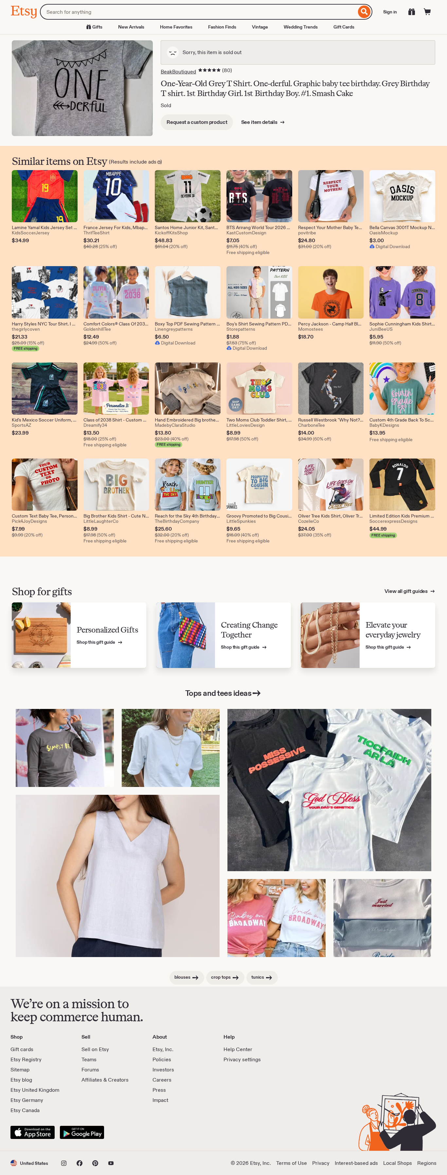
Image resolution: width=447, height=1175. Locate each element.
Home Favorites (176, 26)
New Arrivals (131, 26)
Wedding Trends (301, 26)
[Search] (364, 12)
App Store (32, 1132)
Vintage (260, 26)
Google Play (82, 1132)
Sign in (390, 11)
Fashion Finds (222, 26)
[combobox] (198, 12)
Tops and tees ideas (218, 693)
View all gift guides (406, 591)
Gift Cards (343, 26)
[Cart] (427, 12)
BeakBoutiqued (178, 72)
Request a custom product (197, 122)
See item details (259, 122)
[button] (29, 1163)
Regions (427, 1163)
